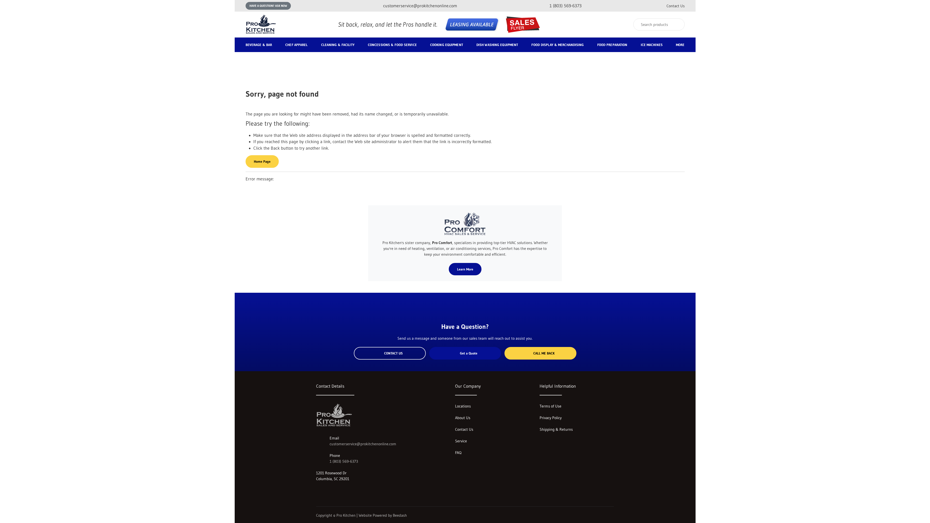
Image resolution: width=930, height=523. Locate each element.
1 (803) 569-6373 (344, 461)
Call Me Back (544, 353)
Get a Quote (468, 353)
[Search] (678, 24)
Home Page (262, 161)
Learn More (465, 269)
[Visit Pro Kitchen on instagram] (318, 490)
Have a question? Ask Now (268, 6)
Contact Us (675, 5)
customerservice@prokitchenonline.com (363, 443)
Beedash (400, 515)
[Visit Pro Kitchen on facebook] (328, 490)
